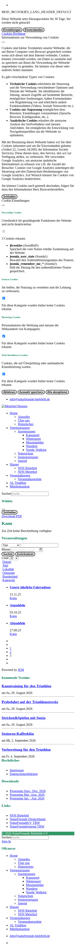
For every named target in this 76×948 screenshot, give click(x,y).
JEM (21, 670)
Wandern (31, 446)
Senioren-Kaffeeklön (18, 734)
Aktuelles (24, 416)
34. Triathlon (18, 482)
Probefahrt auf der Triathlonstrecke (30, 702)
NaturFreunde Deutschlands (28, 819)
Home (14, 413)
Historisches (25, 424)
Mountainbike (35, 442)
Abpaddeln (17, 623)
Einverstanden (34, 29)
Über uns (24, 420)
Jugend (22, 460)
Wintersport (33, 438)
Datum (6, 562)
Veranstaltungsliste (30, 479)
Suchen (6, 493)
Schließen (9, 196)
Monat (6, 549)
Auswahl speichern (31, 392)
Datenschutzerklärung (24, 774)
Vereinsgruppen (20, 427)
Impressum (17, 770)
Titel (5, 565)
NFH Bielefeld (27, 468)
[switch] (3, 231)
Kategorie (8, 580)
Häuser (14, 464)
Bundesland (10, 576)
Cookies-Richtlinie (14, 33)
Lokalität (8, 569)
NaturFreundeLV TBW (25, 823)
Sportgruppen (26, 431)
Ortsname (8, 573)
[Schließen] (3, 42)
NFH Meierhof (27, 471)
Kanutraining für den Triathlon (26, 686)
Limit (5, 558)
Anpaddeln (17, 605)
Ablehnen (9, 392)
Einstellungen (12, 29)
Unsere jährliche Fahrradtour (30, 587)
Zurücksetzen (25, 554)
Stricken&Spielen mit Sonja (23, 718)
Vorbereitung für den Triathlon (26, 750)
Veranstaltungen (20, 475)
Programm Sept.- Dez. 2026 (28, 791)
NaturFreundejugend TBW (27, 826)
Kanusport (32, 435)
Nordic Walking (36, 449)
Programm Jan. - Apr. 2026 (27, 798)
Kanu (13, 598)
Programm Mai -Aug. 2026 (27, 794)
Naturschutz (25, 453)
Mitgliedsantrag (20, 486)
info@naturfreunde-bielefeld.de (30, 399)
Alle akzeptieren (57, 392)
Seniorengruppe (28, 457)
